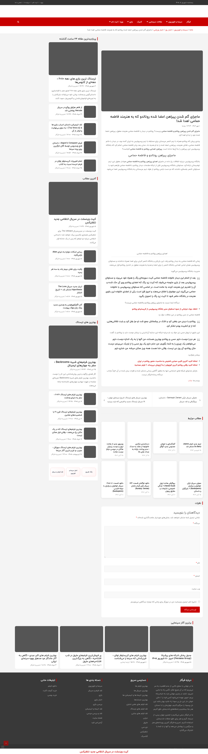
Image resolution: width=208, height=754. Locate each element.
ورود (41, 2)
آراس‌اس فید (96, 722)
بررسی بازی (97, 704)
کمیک (139, 21)
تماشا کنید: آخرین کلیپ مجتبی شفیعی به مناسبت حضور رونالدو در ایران (167, 361)
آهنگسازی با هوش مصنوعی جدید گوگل (167, 445)
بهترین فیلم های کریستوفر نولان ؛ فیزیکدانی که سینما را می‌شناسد (129, 656)
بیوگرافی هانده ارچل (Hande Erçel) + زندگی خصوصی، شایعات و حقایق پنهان (166, 487)
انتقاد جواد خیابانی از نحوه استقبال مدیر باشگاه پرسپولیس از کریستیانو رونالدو (164, 309)
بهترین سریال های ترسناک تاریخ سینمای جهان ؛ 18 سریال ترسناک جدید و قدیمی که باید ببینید (127, 399)
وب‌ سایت (196, 589)
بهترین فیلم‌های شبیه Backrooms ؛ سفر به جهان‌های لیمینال (75, 364)
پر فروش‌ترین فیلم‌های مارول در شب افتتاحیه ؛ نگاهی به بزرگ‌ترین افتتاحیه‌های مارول (83, 658)
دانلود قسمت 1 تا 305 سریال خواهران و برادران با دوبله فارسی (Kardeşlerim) (113, 487)
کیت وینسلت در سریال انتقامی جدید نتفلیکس (75, 221)
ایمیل (197, 576)
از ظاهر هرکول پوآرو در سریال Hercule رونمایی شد (69, 109)
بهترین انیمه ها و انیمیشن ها (135, 695)
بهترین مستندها (141, 699)
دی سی (145, 727)
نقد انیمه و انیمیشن (93, 708)
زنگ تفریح (89, 472)
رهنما (183, 125)
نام (198, 563)
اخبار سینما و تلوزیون (73, 472)
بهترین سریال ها (141, 690)
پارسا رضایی (124, 662)
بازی (131, 21)
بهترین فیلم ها (141, 686)
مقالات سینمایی (155, 21)
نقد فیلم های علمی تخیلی (137, 704)
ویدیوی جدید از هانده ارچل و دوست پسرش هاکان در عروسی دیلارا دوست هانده (114, 447)
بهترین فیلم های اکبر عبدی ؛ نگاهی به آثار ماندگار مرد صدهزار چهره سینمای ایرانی (37, 658)
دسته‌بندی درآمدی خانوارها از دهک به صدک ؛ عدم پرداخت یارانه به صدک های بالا (139, 447)
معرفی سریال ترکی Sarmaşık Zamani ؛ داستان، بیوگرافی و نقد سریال (178, 399)
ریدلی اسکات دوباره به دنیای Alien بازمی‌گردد (67, 253)
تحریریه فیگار (73, 86)
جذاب (190, 380)
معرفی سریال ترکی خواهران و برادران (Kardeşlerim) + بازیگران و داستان (191, 487)
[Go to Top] (6, 743)
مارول (145, 722)
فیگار (188, 21)
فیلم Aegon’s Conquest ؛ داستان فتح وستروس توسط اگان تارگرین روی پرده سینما (67, 146)
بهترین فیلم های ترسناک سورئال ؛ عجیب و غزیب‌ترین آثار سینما (67, 449)
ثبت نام (35, 2)
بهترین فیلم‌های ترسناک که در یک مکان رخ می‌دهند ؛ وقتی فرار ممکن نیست (67, 432)
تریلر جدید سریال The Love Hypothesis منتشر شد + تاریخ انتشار (68, 289)
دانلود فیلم (52, 686)
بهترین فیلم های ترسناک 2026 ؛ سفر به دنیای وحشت (68, 396)
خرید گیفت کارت (50, 690)
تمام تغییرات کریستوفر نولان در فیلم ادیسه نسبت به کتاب (68, 162)
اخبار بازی (98, 699)
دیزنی (145, 718)
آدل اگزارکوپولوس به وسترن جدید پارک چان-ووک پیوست (67, 306)
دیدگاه (196, 523)
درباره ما (27, 2)
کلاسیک (144, 736)
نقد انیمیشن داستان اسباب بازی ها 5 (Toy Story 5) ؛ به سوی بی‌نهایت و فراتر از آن (66, 127)
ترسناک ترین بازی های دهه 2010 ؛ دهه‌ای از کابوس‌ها (76, 80)
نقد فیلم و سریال (57, 472)
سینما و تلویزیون (175, 21)
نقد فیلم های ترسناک (139, 708)
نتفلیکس (144, 731)
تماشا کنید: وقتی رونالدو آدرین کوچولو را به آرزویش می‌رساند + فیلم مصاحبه (166, 365)
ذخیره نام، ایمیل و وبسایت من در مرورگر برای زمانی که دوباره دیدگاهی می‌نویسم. (163, 601)
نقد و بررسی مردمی (94, 713)
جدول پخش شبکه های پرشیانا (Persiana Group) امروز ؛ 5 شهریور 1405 (171, 656)
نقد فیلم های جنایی (139, 713)
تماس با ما (18, 2)
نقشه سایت (97, 718)
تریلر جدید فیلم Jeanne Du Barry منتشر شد (192, 445)
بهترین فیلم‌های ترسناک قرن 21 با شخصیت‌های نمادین (67, 413)
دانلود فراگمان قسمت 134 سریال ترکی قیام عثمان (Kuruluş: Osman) (139, 486)
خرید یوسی (52, 695)
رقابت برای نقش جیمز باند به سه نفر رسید (66, 270)
